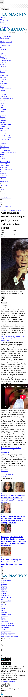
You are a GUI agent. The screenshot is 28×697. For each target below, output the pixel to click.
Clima (1, 44)
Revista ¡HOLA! (4, 164)
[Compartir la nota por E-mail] (6, 303)
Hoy (4, 473)
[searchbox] (13, 33)
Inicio (3, 18)
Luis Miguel (4, 471)
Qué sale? (3, 134)
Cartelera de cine (5, 135)
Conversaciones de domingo (8, 152)
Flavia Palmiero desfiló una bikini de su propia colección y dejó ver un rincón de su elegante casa (13, 338)
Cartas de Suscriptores (6, 98)
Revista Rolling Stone (6, 169)
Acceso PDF (3, 143)
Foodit (4, 22)
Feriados (2, 122)
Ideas (1, 156)
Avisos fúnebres (4, 147)
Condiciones (4, 681)
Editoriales (3, 94)
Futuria (2, 53)
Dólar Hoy (3, 55)
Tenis (1, 107)
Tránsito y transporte (6, 42)
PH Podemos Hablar (9, 475)
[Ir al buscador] (2, 11)
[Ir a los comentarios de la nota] (4, 296)
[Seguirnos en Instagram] (2, 650)
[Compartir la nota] (2, 298)
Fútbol (2, 104)
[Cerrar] (26, 30)
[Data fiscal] (2, 694)
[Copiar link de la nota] (2, 300)
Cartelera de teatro (5, 137)
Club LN (4, 25)
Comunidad (3, 83)
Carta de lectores (5, 150)
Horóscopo (3, 120)
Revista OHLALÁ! (5, 162)
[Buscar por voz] (25, 33)
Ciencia (2, 87)
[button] (14, 117)
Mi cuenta (5, 27)
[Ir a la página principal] (14, 15)
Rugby (2, 105)
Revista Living (4, 167)
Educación (3, 79)
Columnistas (3, 96)
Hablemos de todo (5, 89)
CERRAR (2, 1)
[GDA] (5, 687)
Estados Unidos (4, 70)
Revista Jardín (4, 171)
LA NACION (4, 210)
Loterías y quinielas (5, 124)
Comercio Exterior (5, 60)
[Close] (2, 568)
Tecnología (3, 119)
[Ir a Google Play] (6, 661)
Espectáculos (12, 210)
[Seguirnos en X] (2, 646)
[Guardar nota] (2, 296)
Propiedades (3, 59)
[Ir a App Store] (6, 664)
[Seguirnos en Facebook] (2, 641)
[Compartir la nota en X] (4, 303)
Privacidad (11, 681)
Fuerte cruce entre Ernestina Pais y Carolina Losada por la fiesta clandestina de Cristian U (13, 450)
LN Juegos (3, 115)
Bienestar (3, 85)
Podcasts (2, 126)
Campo (2, 57)
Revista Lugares (4, 165)
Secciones (5, 20)
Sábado (2, 154)
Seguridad (3, 77)
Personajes (20, 210)
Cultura (2, 81)
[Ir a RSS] (2, 655)
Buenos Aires (4, 75)
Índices (2, 64)
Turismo (2, 117)
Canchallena (3, 109)
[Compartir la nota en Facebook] (2, 303)
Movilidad (3, 62)
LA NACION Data (5, 45)
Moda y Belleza (4, 128)
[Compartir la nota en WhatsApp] (4, 298)
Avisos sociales (4, 149)
